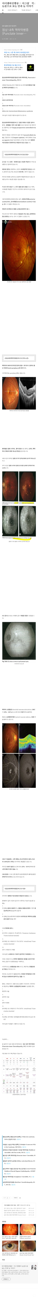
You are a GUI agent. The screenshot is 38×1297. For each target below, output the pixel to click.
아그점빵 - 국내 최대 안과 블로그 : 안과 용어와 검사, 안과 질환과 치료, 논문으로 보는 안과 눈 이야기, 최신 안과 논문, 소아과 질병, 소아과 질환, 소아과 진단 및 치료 (15, 1273)
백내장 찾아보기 (26, 10)
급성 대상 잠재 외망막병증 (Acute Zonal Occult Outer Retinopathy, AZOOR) (15, 1216)
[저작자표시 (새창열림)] (20, 1198)
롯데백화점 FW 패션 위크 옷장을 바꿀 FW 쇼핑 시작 (13, 65)
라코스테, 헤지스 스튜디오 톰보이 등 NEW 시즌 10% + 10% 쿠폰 (13, 68)
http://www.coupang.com (12, 50)
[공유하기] (7, 1198)
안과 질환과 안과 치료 (10, 1205)
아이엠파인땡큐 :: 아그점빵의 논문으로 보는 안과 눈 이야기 (18, 3)
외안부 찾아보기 (12, 10)
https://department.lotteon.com (14, 62)
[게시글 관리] (9, 1198)
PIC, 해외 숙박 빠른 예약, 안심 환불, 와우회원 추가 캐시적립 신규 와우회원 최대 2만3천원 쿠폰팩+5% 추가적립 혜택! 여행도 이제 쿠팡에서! (19, 56)
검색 (30, 3)
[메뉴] (34, 3)
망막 (18, 1205)
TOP (34, 1295)
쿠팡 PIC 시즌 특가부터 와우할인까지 (16, 52)
